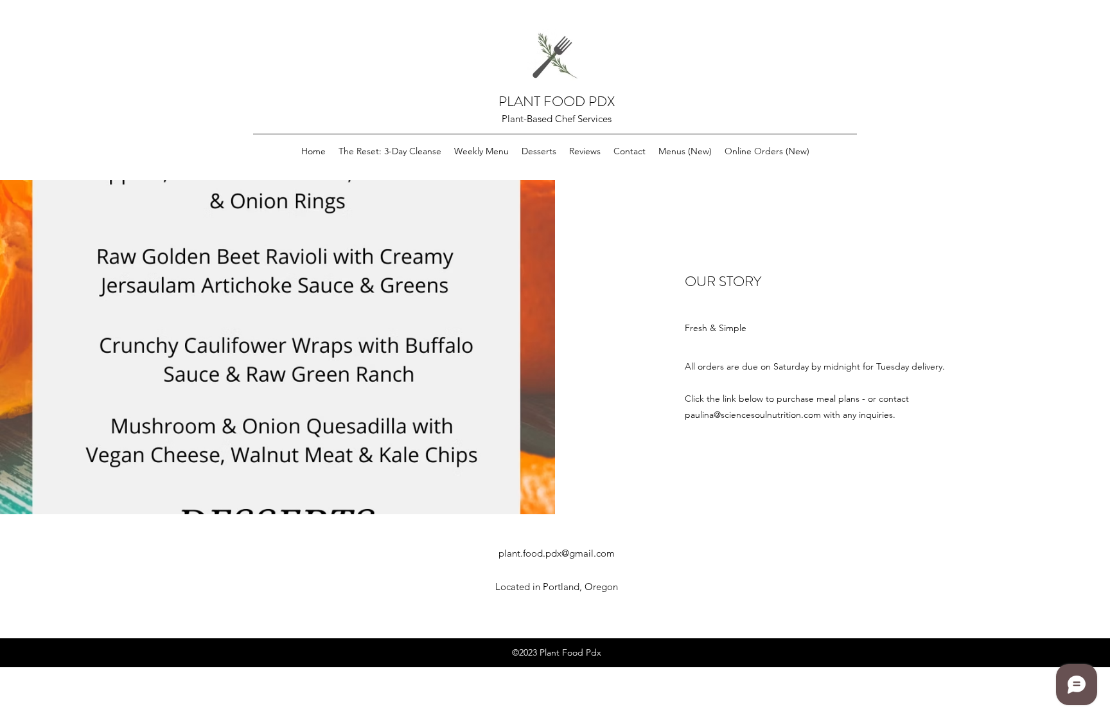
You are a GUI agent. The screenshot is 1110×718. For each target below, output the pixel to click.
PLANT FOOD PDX (556, 101)
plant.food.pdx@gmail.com (556, 553)
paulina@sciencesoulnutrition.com (753, 414)
